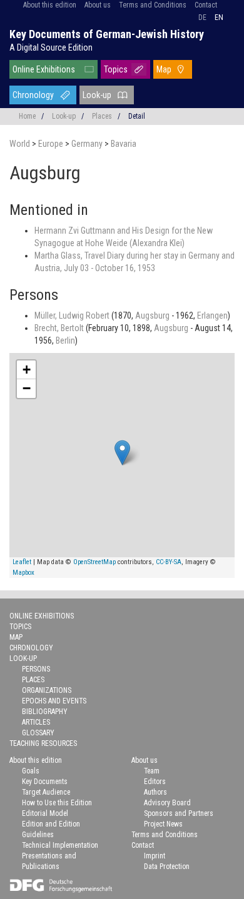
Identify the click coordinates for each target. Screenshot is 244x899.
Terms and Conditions (152, 5)
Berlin (65, 340)
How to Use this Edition (57, 802)
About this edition (49, 5)
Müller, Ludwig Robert (72, 315)
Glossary (38, 732)
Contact (206, 5)
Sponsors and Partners (178, 813)
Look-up (97, 95)
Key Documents (45, 781)
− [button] (27, 388)
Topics (116, 69)
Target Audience (46, 792)
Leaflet (22, 562)
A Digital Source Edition (51, 47)
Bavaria (123, 144)
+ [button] (27, 369)
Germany (87, 144)
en (219, 17)
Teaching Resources (43, 743)
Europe (51, 144)
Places (102, 116)
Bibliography (45, 711)
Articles (36, 722)
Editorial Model (45, 813)
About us (97, 5)
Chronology (33, 95)
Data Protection (167, 866)
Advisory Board (167, 802)
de (202, 17)
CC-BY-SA (168, 562)
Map (163, 69)
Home (27, 116)
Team (152, 771)
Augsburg (153, 315)
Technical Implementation (60, 845)
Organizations (46, 690)
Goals (30, 771)
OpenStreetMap (94, 562)
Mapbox (23, 573)
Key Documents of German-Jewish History (106, 34)
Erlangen (212, 315)
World (20, 144)
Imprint (154, 856)
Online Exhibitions (44, 69)
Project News (163, 824)
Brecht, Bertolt (60, 328)
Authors (155, 792)
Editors (155, 781)
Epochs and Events (54, 701)
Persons (36, 669)
